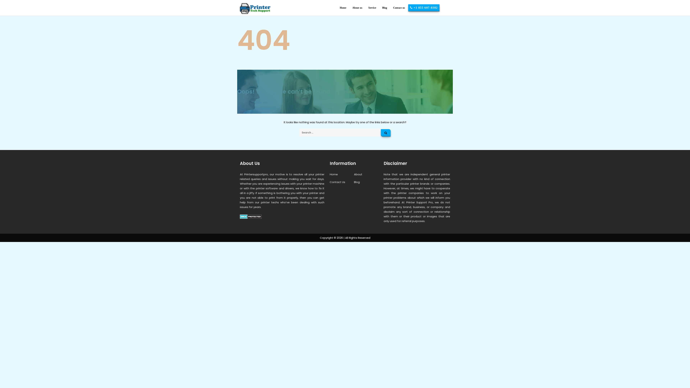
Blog (384, 7)
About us (357, 7)
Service (372, 7)
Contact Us (337, 182)
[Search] (386, 133)
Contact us (399, 7)
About (358, 174)
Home (343, 7)
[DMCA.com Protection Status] (251, 216)
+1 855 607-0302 (425, 7)
